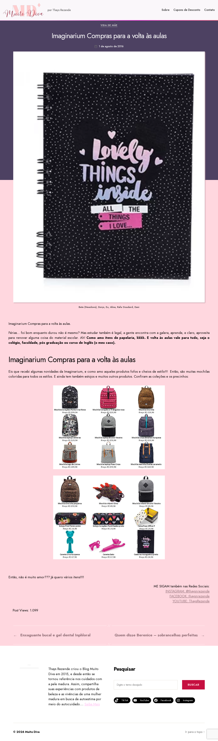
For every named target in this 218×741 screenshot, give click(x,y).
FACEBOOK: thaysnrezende (189, 596)
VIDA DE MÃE (109, 25)
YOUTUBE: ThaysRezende (191, 601)
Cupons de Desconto (186, 10)
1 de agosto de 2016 (111, 46)
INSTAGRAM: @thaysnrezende (187, 591)
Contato (209, 10)
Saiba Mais (92, 704)
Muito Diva (32, 732)
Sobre (165, 10)
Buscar (193, 685)
